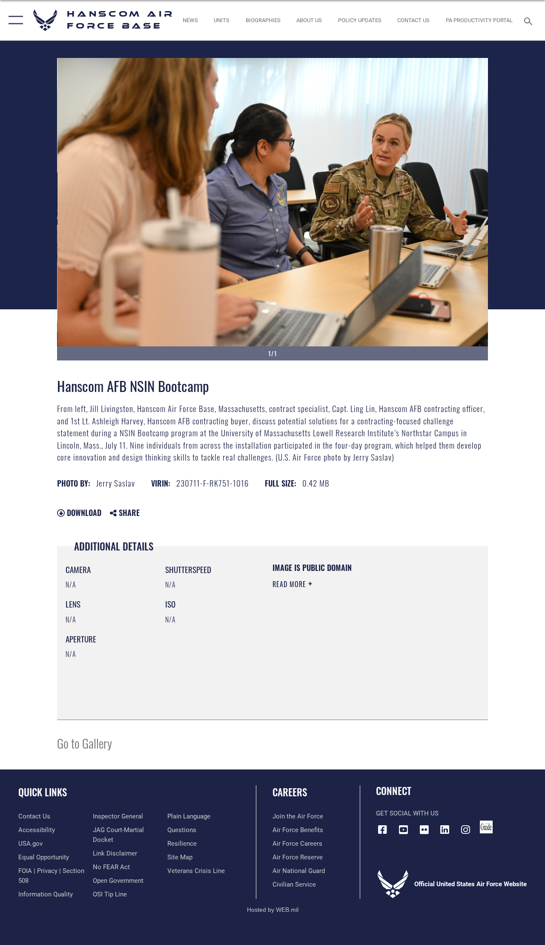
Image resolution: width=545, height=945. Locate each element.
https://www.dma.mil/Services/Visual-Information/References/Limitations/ (348, 656)
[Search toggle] (529, 20)
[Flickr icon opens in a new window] (424, 829)
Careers (289, 792)
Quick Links (42, 792)
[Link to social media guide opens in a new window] (486, 827)
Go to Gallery (84, 743)
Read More (290, 584)
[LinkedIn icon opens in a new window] (445, 829)
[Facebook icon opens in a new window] (382, 829)
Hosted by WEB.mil (272, 909)
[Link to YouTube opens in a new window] (403, 829)
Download (83, 512)
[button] (14, 20)
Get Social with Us (407, 813)
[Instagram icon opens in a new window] (465, 829)
